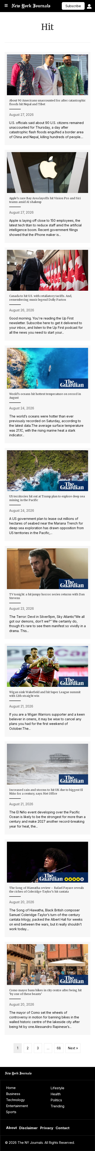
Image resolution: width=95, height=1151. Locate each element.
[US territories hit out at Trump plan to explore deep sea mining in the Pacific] (47, 494)
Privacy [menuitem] (46, 1128)
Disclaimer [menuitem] (28, 1128)
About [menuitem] (11, 1127)
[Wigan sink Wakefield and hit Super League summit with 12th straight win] (47, 690)
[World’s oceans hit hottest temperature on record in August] (47, 394)
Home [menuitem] (11, 1088)
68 (59, 1048)
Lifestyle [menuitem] (57, 1088)
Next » (73, 1048)
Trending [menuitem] (57, 1106)
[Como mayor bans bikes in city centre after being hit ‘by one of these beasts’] (47, 988)
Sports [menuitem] (11, 1112)
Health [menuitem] (55, 1094)
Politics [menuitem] (56, 1100)
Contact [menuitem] (62, 1128)
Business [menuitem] (13, 1094)
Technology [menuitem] (15, 1100)
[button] (73, 6)
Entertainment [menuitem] (17, 1106)
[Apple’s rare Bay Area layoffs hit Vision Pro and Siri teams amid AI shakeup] (47, 196)
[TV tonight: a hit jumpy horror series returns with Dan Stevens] (47, 592)
